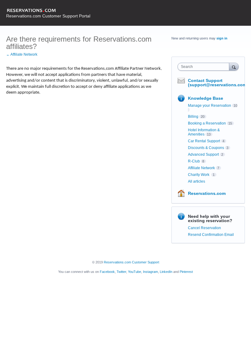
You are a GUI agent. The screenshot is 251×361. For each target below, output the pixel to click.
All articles (196, 181)
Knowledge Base (205, 98)
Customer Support (145, 262)
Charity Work (199, 175)
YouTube (134, 272)
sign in (221, 38)
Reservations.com (207, 193)
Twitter (121, 272)
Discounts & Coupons (206, 148)
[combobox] (205, 67)
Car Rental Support (204, 141)
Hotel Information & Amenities (204, 132)
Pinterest (186, 272)
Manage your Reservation (209, 105)
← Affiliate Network (21, 54)
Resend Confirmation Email (211, 235)
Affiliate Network (201, 168)
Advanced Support (203, 154)
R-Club (194, 161)
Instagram (150, 272)
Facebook (107, 272)
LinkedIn (166, 272)
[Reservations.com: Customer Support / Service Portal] (48, 11)
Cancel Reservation (204, 228)
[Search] (234, 66)
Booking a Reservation (207, 123)
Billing (193, 116)
